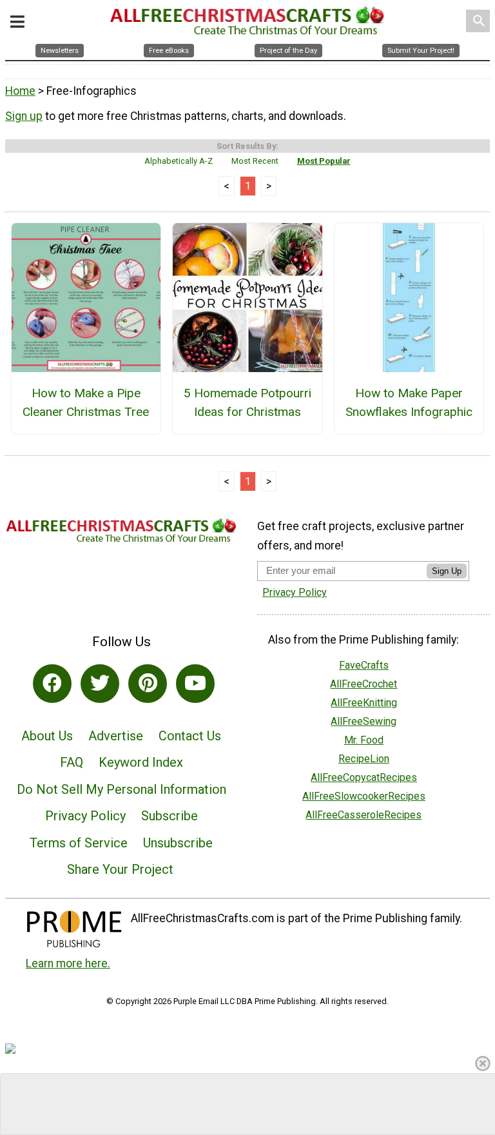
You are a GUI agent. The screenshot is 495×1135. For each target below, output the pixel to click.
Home (20, 90)
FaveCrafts (364, 665)
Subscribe (169, 816)
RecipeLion (363, 759)
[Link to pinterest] (147, 683)
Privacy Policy (85, 816)
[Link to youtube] (195, 683)
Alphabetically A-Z (178, 161)
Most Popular (324, 161)
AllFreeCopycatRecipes (364, 777)
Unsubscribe (178, 843)
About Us (47, 736)
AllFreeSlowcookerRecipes (363, 796)
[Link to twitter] (100, 683)
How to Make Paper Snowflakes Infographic (408, 402)
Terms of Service (79, 843)
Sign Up (446, 571)
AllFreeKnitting (364, 702)
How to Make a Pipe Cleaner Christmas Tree (86, 402)
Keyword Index (141, 762)
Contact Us (190, 736)
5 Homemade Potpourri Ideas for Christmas (247, 402)
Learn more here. (68, 963)
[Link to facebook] (52, 683)
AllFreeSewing (363, 721)
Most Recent (254, 161)
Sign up (24, 116)
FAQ (71, 762)
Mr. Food (363, 740)
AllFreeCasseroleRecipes (364, 815)
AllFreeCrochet (363, 684)
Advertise (115, 736)
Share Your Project (120, 869)
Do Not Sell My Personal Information (121, 789)
